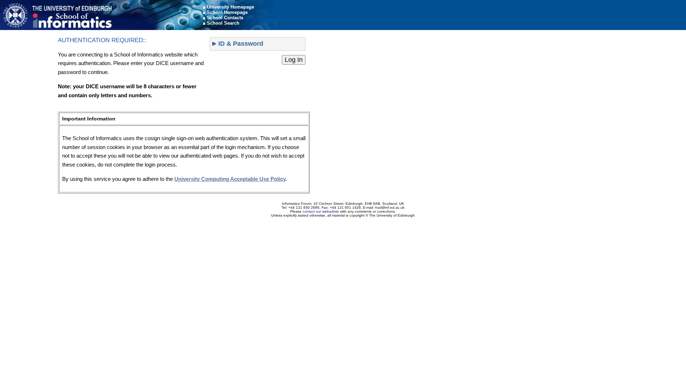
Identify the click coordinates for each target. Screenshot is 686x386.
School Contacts (225, 17)
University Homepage (230, 7)
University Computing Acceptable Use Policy (230, 179)
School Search (223, 23)
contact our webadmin (321, 211)
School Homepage (227, 12)
